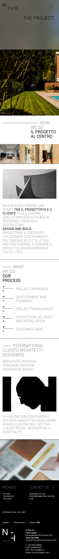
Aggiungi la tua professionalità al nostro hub (42, 496)
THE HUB (6, 494)
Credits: (35, 523)
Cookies (6, 523)
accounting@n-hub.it (41, 553)
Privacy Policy (19, 523)
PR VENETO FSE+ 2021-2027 (14, 512)
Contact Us (39, 487)
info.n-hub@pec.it (37, 550)
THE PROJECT (8, 496)
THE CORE (7, 499)
